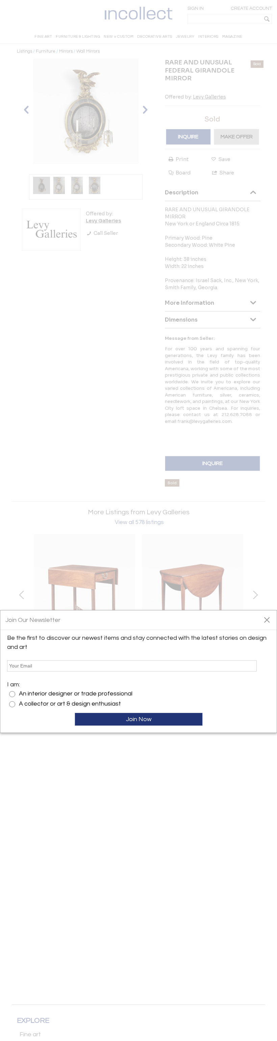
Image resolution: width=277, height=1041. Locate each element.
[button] (266, 620)
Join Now (138, 719)
